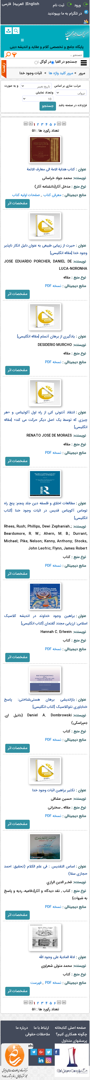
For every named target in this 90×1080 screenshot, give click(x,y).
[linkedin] (41, 1060)
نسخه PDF (53, 286)
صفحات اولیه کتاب (26, 195)
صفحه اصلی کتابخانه (70, 1028)
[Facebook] (56, 1052)
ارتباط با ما (41, 1028)
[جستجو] (16, 30)
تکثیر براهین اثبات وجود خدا (53, 790)
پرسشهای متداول (74, 1041)
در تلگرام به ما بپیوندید (65, 13)
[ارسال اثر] (8, 30)
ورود (77, 5)
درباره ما (22, 1028)
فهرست (36, 983)
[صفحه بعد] (59, 123)
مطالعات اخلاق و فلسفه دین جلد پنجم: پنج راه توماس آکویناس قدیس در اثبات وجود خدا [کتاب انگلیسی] (45, 511)
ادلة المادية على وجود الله (57, 957)
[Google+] (41, 1052)
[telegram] (33, 1052)
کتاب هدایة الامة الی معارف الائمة (51, 169)
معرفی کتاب (52, 195)
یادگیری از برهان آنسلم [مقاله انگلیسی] (46, 336)
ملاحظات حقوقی (37, 1034)
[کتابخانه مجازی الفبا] (77, 33)
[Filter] (15, 54)
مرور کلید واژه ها (61, 73)
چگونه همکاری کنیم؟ (71, 1034)
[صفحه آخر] (64, 123)
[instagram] (49, 1060)
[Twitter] (49, 1052)
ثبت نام (58, 5)
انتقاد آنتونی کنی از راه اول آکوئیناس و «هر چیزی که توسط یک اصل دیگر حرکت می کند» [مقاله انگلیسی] (45, 420)
